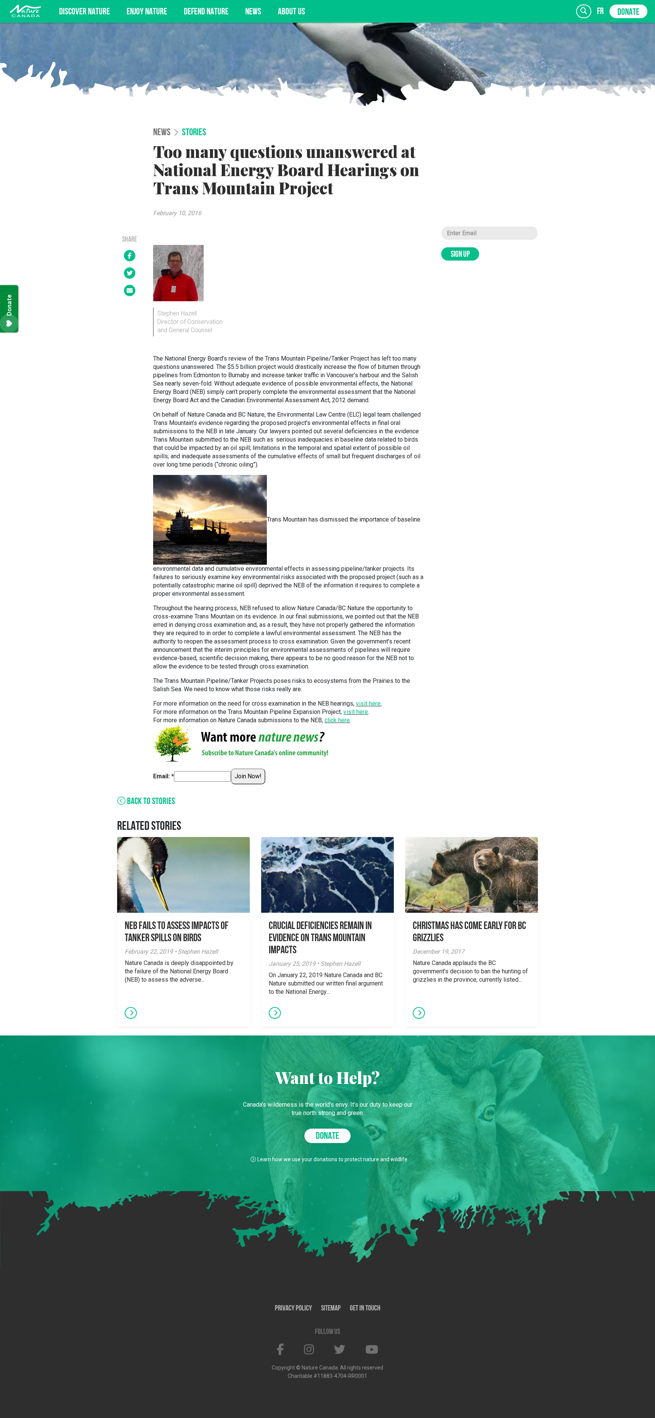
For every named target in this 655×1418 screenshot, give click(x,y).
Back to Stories (150, 801)
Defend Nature (206, 12)
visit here (368, 703)
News (253, 12)
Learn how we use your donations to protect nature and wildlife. (333, 1159)
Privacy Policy (293, 1308)
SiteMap (331, 1308)
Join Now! (248, 776)
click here (337, 720)
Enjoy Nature (147, 12)
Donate (628, 12)
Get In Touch (365, 1308)
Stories (194, 133)
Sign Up (460, 254)
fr (600, 11)
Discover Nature (84, 12)
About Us (291, 12)
